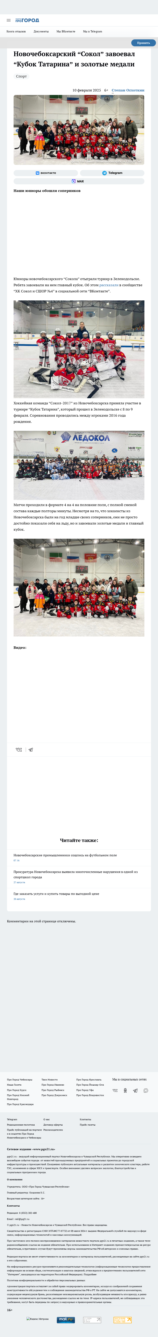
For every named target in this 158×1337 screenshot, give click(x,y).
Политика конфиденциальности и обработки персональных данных (46, 1280)
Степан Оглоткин (128, 90)
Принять (143, 43)
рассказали (108, 285)
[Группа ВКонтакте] (46, 173)
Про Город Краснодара (20, 1104)
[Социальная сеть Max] (79, 181)
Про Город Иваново (53, 1084)
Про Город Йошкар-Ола (90, 1084)
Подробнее (90, 1274)
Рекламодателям (53, 1129)
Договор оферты (53, 1124)
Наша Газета (14, 1084)
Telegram (12, 1119)
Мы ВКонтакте (66, 31)
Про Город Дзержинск (54, 1095)
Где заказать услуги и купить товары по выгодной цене (56, 896)
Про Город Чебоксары (19, 1079)
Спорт (21, 76)
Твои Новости (50, 1079)
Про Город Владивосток (90, 1095)
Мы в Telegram (92, 31)
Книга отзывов (16, 31)
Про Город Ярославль (88, 1079)
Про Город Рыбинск (53, 1090)
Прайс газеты (87, 1124)
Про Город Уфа (85, 1090)
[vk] (19, 750)
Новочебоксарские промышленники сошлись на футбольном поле (65, 857)
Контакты (85, 1119)
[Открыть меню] (9, 20)
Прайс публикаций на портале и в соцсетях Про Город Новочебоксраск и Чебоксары (24, 1133)
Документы (41, 31)
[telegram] (32, 750)
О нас (46, 1119)
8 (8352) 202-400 (28, 1212)
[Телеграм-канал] (112, 173)
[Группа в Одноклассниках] (125, 1090)
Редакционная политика (21, 1124)
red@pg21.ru (22, 1219)
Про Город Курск (16, 1090)
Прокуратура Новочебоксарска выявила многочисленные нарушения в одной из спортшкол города (76, 877)
